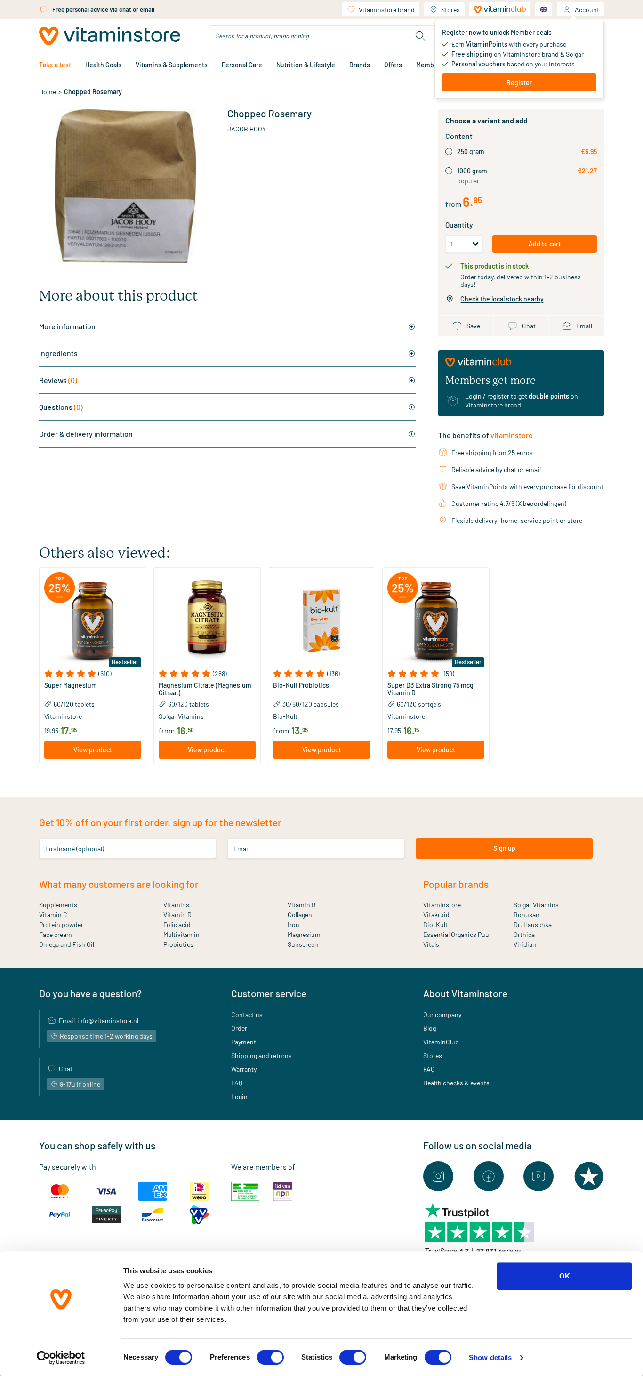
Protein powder (61, 924)
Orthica (524, 934)
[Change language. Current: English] (543, 9)
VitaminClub (441, 1042)
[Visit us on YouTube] (538, 1176)
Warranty (244, 1069)
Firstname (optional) (74, 848)
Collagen (300, 915)
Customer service (268, 993)
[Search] (420, 36)
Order (239, 1028)
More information (67, 326)
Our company (442, 1014)
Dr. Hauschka (533, 924)
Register (519, 83)
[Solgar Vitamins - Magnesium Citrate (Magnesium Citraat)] (207, 620)
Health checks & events (456, 1083)
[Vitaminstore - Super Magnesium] (92, 620)
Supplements (58, 905)
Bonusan (526, 915)
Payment (243, 1042)
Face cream (55, 934)
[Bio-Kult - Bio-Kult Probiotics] (321, 620)
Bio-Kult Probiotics (301, 685)
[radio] (448, 151)
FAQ (236, 1083)
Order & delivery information (86, 433)
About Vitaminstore (465, 993)
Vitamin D (177, 915)
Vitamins (176, 905)
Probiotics (178, 944)
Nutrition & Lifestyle (305, 65)
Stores (450, 10)
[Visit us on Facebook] (489, 1176)
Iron (293, 924)
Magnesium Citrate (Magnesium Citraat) (205, 689)
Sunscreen (303, 944)
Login (239, 1096)
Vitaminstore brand (387, 10)
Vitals (431, 944)
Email (241, 848)
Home (47, 92)
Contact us (247, 1014)
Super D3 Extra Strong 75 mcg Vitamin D (430, 689)
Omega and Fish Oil (66, 944)
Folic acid (177, 924)
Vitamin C (53, 915)
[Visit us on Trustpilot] (589, 1176)
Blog (429, 1028)
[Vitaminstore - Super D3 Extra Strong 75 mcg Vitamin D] (435, 620)
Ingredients (58, 353)
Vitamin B (302, 905)
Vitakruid (436, 915)
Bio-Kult (435, 924)
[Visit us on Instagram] (438, 1176)
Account (587, 10)
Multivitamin (181, 934)
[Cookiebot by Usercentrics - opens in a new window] (61, 1358)
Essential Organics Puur (457, 934)
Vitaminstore (442, 905)
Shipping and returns (261, 1055)
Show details (490, 1357)
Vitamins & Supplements (172, 65)
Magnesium (304, 934)
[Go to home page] (109, 36)
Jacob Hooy (246, 129)
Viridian (525, 944)
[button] (92, 673)
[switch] (270, 1357)
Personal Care (242, 65)
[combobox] (321, 35)
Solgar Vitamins (536, 905)
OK (564, 1276)
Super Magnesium (70, 685)
